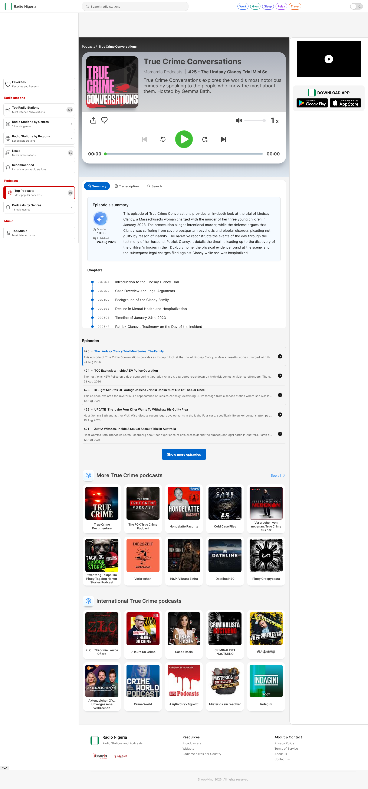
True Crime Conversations (118, 46)
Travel (295, 6)
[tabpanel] (184, 260)
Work (243, 6)
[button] (239, 120)
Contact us (282, 759)
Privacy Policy (284, 743)
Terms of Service (286, 748)
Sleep (268, 6)
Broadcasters (192, 743)
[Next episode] (222, 139)
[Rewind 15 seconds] (162, 139)
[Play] (184, 139)
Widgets (188, 748)
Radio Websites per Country (202, 754)
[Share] (93, 120)
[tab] (97, 186)
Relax (281, 6)
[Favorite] (104, 120)
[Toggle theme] (356, 6)
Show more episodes (184, 454)
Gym (255, 6)
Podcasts (88, 46)
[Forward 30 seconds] (205, 139)
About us (281, 754)
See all (276, 475)
